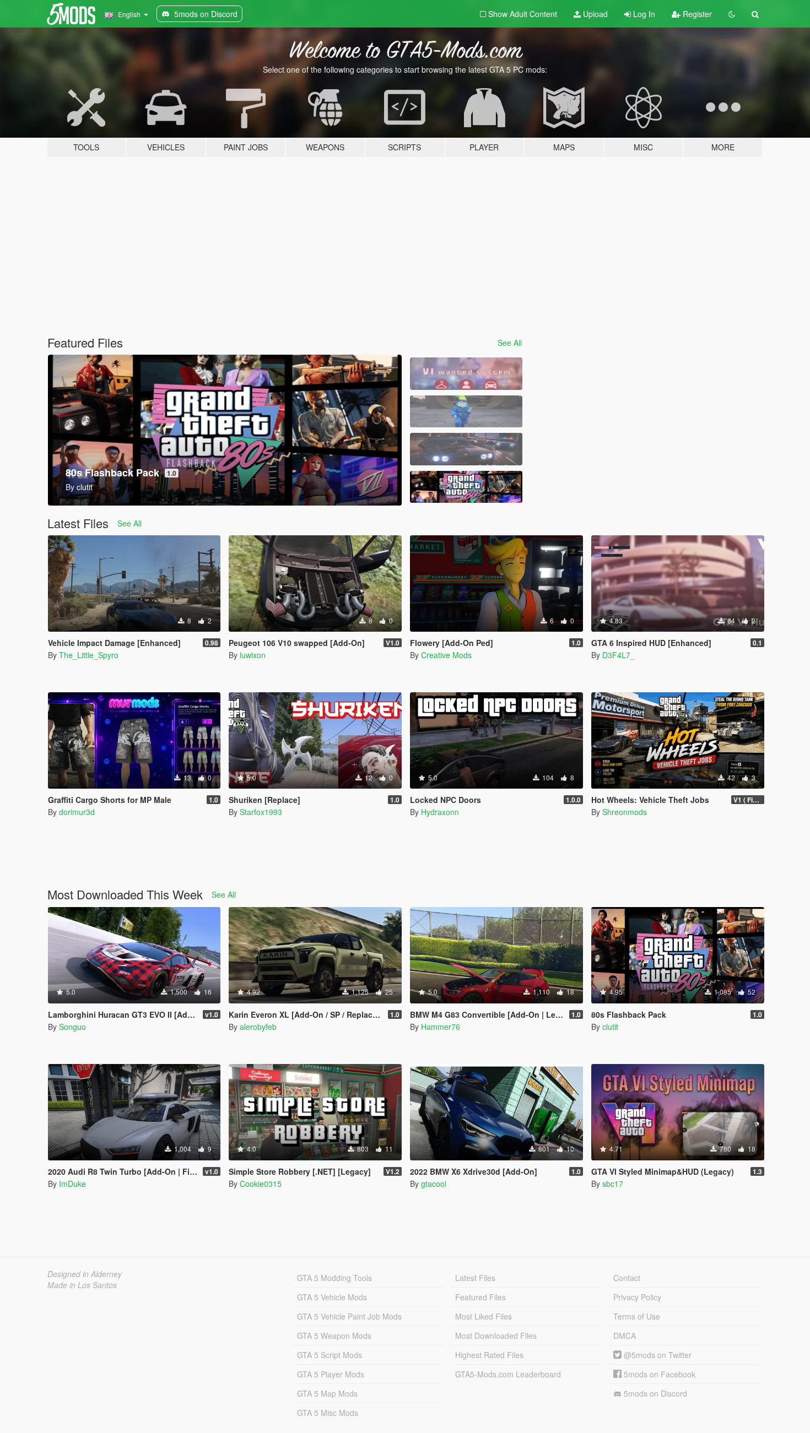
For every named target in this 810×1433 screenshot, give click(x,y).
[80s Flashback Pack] (466, 487)
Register (696, 13)
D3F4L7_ (618, 654)
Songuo (72, 1026)
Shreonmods (624, 811)
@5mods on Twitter (657, 1354)
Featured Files (480, 1296)
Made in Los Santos (82, 1284)
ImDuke (72, 1183)
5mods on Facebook (658, 1374)
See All (510, 342)
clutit (610, 1026)
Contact (626, 1277)
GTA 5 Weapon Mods (334, 1335)
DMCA (624, 1335)
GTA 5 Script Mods (329, 1354)
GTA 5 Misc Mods (327, 1412)
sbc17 (612, 1183)
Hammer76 (440, 1026)
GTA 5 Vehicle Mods (332, 1296)
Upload (594, 13)
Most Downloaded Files (496, 1335)
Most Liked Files (483, 1316)
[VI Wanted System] (466, 373)
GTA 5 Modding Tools (334, 1277)
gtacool (433, 1183)
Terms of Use (636, 1316)
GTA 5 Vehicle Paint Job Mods (349, 1316)
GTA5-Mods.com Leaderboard (508, 1374)
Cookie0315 (261, 1183)
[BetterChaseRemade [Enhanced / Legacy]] (466, 449)
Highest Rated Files (489, 1354)
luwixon (253, 654)
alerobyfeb (258, 1026)
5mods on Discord (654, 1393)
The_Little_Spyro (88, 654)
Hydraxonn (440, 811)
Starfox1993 (261, 811)
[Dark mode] (731, 14)
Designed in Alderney (84, 1273)
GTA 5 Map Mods (327, 1393)
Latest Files (475, 1277)
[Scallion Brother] (466, 411)
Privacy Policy (637, 1296)
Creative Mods (446, 654)
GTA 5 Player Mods (330, 1374)
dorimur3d (77, 811)
